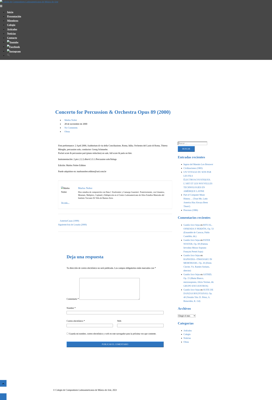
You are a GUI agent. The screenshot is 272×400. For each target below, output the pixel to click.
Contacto (12, 37)
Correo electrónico (76, 321)
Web (119, 321)
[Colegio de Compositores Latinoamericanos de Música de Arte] (29, 2)
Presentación (14, 16)
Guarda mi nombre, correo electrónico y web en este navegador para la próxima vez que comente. (112, 333)
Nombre (71, 308)
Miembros (12, 20)
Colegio (11, 24)
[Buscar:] (192, 143)
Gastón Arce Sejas (191, 225)
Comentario (73, 299)
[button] (8, 55)
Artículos (12, 29)
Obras (67, 131)
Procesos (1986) (190, 210)
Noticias (11, 33)
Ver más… (65, 203)
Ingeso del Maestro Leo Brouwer (198, 164)
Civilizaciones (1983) (193, 168)
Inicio (10, 12)
